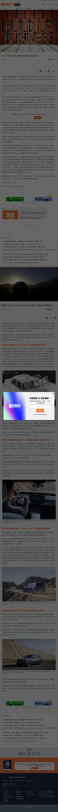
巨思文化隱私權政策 (42, 414)
